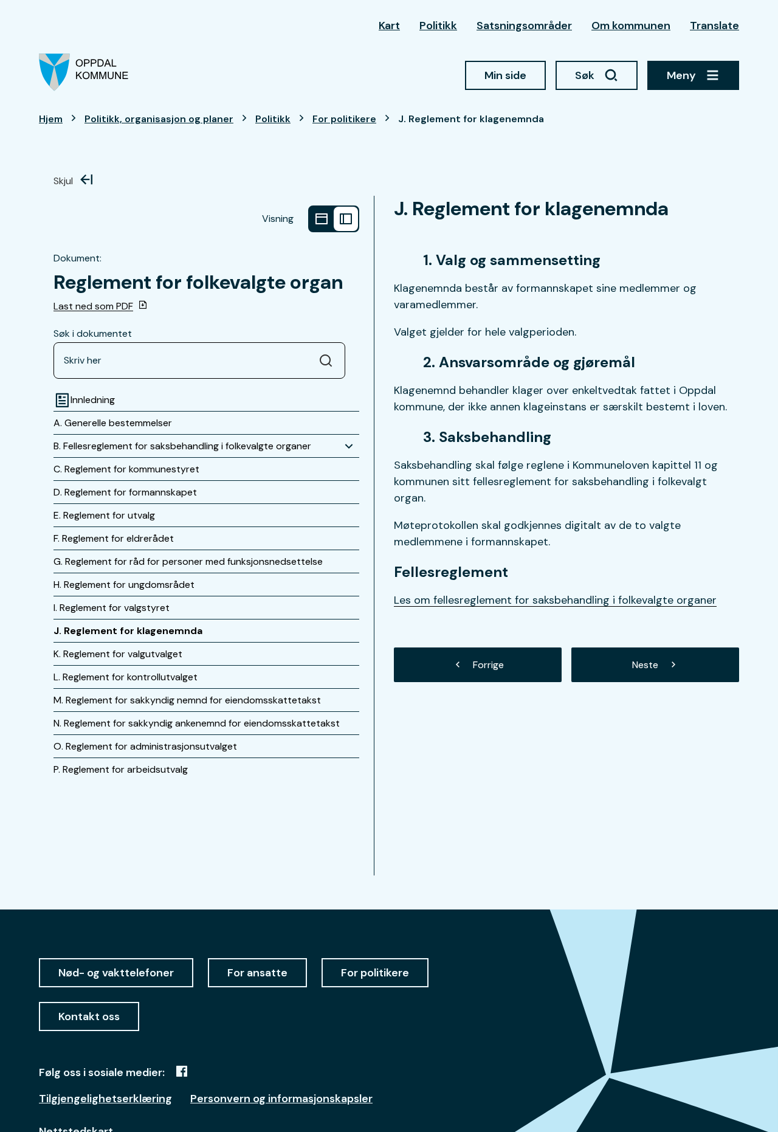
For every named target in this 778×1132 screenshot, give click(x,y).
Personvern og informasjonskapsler (281, 1098)
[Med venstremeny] (346, 219)
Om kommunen (630, 25)
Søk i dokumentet (92, 333)
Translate (714, 25)
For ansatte (257, 972)
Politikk (438, 25)
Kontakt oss (89, 1016)
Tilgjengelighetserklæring (105, 1098)
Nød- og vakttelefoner (116, 972)
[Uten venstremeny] (321, 219)
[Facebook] (181, 1071)
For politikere (375, 972)
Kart (389, 25)
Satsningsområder (524, 25)
